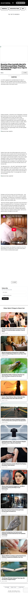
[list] (14, 8)
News (2, 72)
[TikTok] (23, 2)
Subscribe (5, 298)
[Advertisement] (14, 31)
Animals (4, 8)
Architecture (14, 8)
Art (23, 8)
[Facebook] (17, 2)
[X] (21, 2)
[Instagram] (19, 2)
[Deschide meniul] (12, 2)
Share (25, 72)
